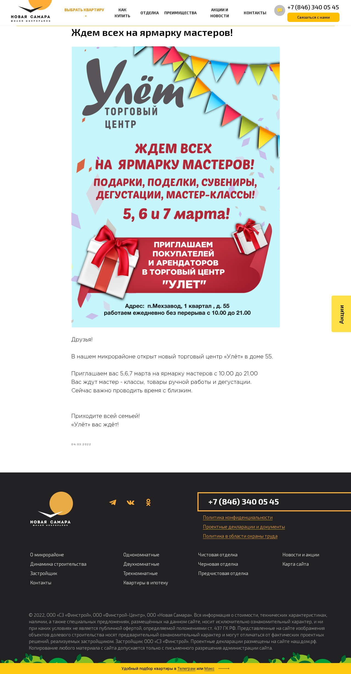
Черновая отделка (218, 564)
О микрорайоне (47, 554)
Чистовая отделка (217, 554)
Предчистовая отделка (223, 573)
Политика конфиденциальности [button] (238, 517)
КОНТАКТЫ (255, 12)
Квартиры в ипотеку (145, 582)
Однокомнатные (141, 554)
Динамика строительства (58, 564)
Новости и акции (300, 554)
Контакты (40, 582)
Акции (341, 314)
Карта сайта (295, 564)
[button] (313, 17)
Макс (209, 668)
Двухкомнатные (141, 564)
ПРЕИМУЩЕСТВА (180, 12)
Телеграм (186, 668)
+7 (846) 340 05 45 (313, 6)
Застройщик (43, 573)
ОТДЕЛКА (149, 12)
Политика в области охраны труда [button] (240, 536)
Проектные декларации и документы (244, 526)
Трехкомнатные (140, 573)
